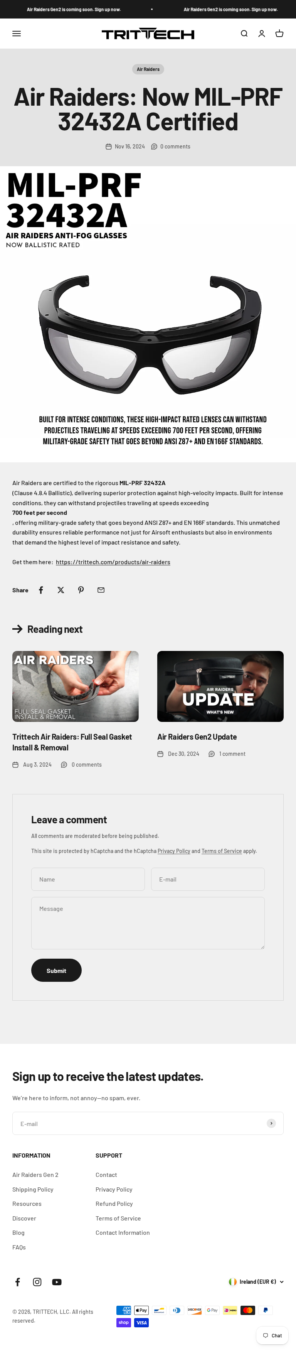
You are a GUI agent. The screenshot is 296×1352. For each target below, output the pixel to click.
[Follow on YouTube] (57, 1282)
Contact (106, 1174)
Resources (27, 1203)
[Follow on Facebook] (17, 1282)
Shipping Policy (33, 1189)
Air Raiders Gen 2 (35, 1174)
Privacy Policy (174, 851)
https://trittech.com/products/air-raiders (113, 561)
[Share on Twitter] (61, 590)
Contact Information (123, 1232)
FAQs (19, 1247)
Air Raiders (148, 69)
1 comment (232, 753)
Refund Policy (114, 1203)
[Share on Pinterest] (81, 590)
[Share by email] (101, 590)
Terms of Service (222, 851)
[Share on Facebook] (41, 590)
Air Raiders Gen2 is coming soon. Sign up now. (68, 9)
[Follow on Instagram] (37, 1282)
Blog (18, 1232)
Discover (24, 1218)
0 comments (175, 146)
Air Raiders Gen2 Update (197, 736)
